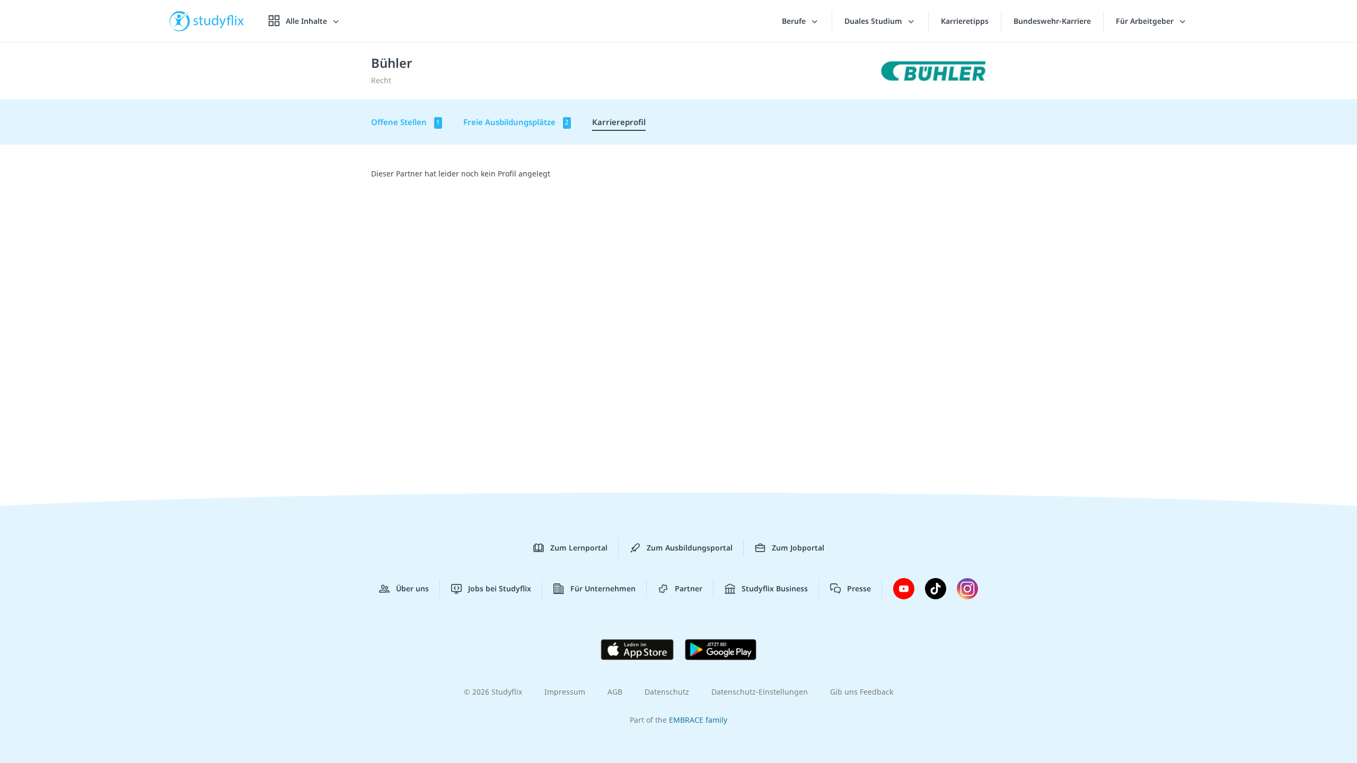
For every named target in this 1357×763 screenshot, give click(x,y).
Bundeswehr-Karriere (1052, 21)
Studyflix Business (775, 588)
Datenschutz (667, 692)
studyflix (218, 21)
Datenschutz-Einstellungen (759, 692)
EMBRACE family (698, 720)
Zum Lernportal (578, 548)
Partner (688, 588)
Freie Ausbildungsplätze (516, 122)
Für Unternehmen (603, 588)
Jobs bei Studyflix (499, 588)
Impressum (564, 692)
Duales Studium (874, 21)
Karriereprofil (619, 122)
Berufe (795, 21)
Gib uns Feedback (861, 692)
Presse (859, 588)
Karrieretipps (965, 21)
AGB (614, 692)
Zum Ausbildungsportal (690, 548)
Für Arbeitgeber (1146, 21)
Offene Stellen (405, 122)
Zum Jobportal (798, 548)
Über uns (412, 588)
